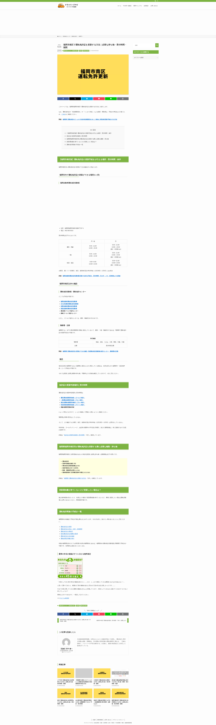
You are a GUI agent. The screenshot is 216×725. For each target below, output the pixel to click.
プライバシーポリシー (118, 719)
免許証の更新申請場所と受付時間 (77, 136)
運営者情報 (100, 719)
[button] (63, 98)
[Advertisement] (108, 22)
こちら (63, 114)
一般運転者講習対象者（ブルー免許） (72, 400)
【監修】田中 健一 (66, 649)
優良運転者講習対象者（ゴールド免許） (73, 397)
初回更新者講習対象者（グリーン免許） (73, 404)
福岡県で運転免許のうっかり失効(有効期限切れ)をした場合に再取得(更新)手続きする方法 (90, 119)
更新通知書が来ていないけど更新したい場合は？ (82, 141)
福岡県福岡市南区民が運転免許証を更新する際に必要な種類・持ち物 (88, 139)
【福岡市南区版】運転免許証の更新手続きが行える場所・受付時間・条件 (89, 133)
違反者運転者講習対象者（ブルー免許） (73, 402)
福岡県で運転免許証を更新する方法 (75, 478)
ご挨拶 (94, 719)
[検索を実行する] (157, 45)
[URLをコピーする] (123, 98)
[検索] (157, 1)
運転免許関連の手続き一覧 (75, 144)
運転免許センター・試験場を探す (71, 50)
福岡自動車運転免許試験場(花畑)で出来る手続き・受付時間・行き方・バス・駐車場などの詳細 (91, 276)
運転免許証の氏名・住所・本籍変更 (71, 529)
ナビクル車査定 (64, 598)
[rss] (155, 1)
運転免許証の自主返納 (67, 536)
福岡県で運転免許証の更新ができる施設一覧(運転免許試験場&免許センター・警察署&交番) (90, 351)
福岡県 (80, 50)
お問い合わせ (107, 719)
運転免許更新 (86, 50)
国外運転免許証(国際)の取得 (69, 533)
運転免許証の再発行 (67, 531)
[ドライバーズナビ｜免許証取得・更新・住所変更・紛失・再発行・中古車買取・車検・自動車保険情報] (68, 5)
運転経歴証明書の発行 (67, 538)
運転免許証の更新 (66, 526)
